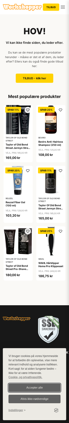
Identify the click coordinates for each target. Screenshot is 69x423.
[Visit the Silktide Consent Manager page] (56, 410)
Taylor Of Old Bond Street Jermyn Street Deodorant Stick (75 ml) (50, 210)
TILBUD (51, 7)
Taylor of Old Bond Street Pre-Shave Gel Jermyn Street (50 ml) (17, 270)
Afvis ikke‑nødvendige (34, 398)
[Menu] (62, 7)
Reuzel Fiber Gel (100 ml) (15, 204)
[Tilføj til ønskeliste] (28, 110)
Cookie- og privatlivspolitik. (25, 377)
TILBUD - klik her (34, 78)
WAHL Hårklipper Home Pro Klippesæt (50, 264)
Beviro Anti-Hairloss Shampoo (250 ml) (50, 143)
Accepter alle (34, 387)
